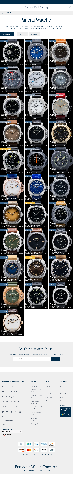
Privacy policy (6, 417)
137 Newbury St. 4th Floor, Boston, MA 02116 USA (11, 393)
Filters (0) (6, 34)
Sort (67, 34)
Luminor (22, 34)
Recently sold (49, 393)
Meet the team (64, 393)
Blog (61, 386)
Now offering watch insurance (36, 2)
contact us (38, 28)
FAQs (4, 424)
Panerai (9, 12)
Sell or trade (49, 397)
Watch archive (50, 401)
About (62, 390)
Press (61, 401)
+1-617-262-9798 (7, 404)
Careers (62, 397)
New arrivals (49, 390)
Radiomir (34, 34)
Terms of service (7, 420)
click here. (60, 28)
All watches (49, 386)
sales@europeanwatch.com (11, 407)
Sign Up (55, 359)
